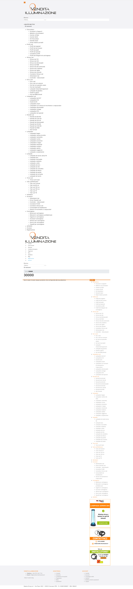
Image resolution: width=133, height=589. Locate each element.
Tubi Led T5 (33, 191)
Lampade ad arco (35, 165)
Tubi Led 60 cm (34, 185)
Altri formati (33, 129)
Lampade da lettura (35, 170)
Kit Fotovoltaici (34, 39)
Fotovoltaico (30, 29)
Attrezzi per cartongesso (37, 220)
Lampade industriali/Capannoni (39, 89)
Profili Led (30, 44)
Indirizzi (87, 578)
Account (87, 575)
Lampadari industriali (36, 144)
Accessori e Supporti (36, 31)
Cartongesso (30, 211)
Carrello (87, 573)
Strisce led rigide (35, 70)
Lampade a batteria (35, 161)
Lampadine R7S (34, 111)
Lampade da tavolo (35, 176)
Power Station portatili (36, 42)
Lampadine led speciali (36, 113)
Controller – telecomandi (37, 78)
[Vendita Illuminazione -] (40, 8)
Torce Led (30, 178)
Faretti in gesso (34, 92)
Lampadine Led (31, 96)
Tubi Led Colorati (35, 183)
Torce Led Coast (35, 180)
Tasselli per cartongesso (37, 224)
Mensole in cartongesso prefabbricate (41, 215)
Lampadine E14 (34, 100)
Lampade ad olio (35, 167)
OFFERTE (29, 226)
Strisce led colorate (35, 72)
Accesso (29, 228)
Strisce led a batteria (36, 68)
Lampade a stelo (35, 163)
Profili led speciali (35, 52)
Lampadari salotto (35, 148)
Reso (29, 253)
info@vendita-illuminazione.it (37, 575)
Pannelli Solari (34, 40)
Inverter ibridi (34, 37)
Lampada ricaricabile (36, 159)
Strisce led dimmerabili (36, 63)
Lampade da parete (35, 172)
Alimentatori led (34, 76)
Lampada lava (34, 157)
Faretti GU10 (33, 102)
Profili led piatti (34, 50)
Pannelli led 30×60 (35, 124)
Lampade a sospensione (37, 152)
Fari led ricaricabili (35, 87)
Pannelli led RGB (34, 128)
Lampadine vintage (35, 109)
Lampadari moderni (35, 146)
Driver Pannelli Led (35, 200)
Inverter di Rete (34, 35)
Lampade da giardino (36, 90)
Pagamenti (30, 251)
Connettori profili (35, 53)
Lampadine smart (35, 103)
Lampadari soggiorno (36, 150)
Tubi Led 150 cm (35, 189)
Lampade (29, 154)
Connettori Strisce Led (36, 74)
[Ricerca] (45, 19)
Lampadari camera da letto (38, 135)
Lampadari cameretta (36, 137)
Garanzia (30, 247)
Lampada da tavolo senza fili (38, 155)
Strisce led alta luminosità (37, 66)
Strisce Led (30, 57)
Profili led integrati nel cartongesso (40, 55)
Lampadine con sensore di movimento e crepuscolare (45, 105)
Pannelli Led (30, 115)
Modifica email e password (92, 579)
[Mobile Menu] (24, 2)
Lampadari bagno (35, 133)
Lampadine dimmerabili (36, 107)
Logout (87, 581)
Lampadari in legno (35, 142)
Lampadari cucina (35, 139)
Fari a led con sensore (36, 83)
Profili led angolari (35, 46)
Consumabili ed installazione (38, 207)
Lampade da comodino (36, 168)
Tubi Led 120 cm (35, 187)
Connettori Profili (35, 204)
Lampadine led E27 (35, 98)
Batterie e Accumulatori (37, 33)
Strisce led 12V (34, 59)
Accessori (30, 196)
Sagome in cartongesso (37, 217)
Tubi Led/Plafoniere (32, 181)
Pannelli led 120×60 (35, 126)
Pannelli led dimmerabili (37, 122)
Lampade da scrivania (36, 174)
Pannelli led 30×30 (35, 120)
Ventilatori (30, 194)
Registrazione (31, 230)
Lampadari (30, 131)
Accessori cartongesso (36, 218)
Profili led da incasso (36, 48)
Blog (29, 256)
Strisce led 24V (34, 61)
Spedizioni (30, 254)
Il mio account (31, 245)
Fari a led (32, 81)
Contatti (29, 243)
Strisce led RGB (34, 65)
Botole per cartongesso (37, 213)
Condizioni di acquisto (32, 249)
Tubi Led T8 (33, 192)
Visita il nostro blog (29, 577)
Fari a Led (30, 79)
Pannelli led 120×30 (35, 118)
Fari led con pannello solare (38, 85)
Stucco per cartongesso (37, 222)
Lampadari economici (36, 141)
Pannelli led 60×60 (35, 116)
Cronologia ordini (89, 576)
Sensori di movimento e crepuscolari (40, 209)
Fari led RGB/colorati (36, 94)
